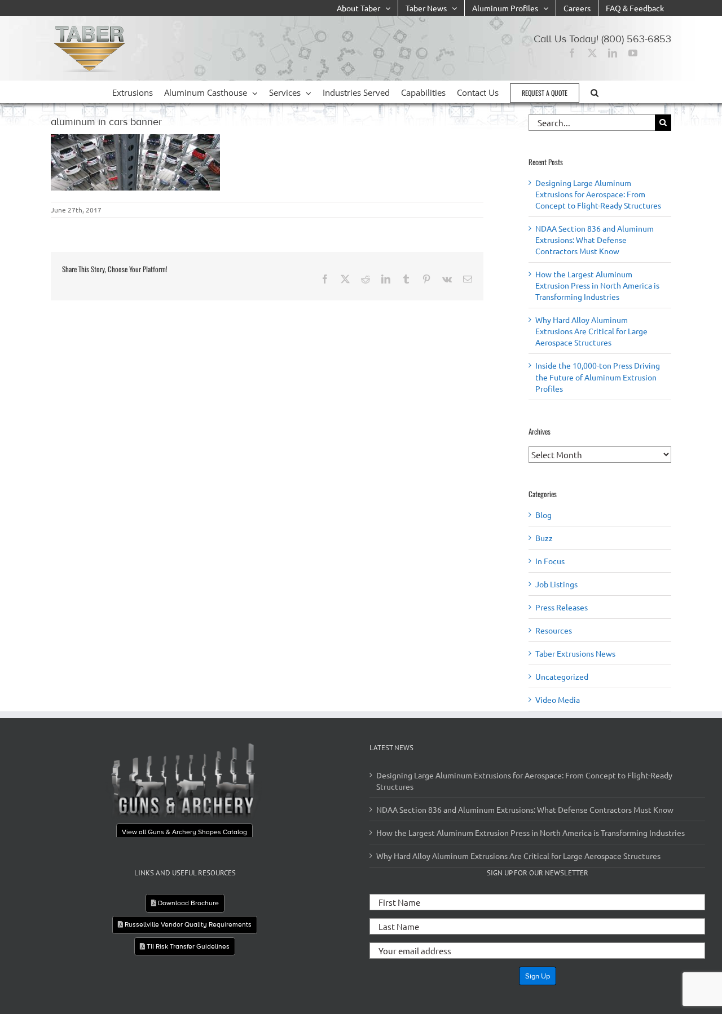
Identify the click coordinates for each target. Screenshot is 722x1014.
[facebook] (571, 52)
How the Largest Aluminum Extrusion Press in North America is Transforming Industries (597, 285)
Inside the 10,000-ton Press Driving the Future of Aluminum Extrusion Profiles (597, 376)
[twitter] (592, 52)
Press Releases (561, 607)
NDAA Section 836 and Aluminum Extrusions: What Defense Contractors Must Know (594, 239)
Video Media (557, 699)
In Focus (550, 561)
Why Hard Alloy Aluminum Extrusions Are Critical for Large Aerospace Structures (591, 331)
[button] (594, 92)
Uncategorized (561, 676)
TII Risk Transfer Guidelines (187, 946)
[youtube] (632, 52)
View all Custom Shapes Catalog (198, 812)
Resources (553, 630)
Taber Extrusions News (575, 653)
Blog (543, 515)
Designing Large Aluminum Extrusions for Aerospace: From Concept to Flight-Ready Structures (598, 194)
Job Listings (556, 584)
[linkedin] (612, 52)
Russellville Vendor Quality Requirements (187, 924)
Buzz (544, 538)
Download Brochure (187, 902)
